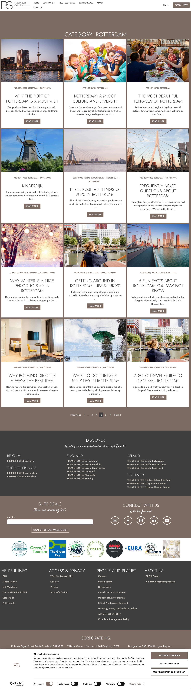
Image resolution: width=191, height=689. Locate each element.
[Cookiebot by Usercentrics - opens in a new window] (16, 684)
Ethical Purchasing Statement (113, 603)
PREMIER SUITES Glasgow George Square (148, 487)
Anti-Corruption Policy (109, 613)
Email (10, 517)
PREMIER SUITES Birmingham (82, 461)
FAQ (5, 576)
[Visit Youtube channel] (167, 520)
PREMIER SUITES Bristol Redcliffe (84, 464)
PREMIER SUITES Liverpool (81, 471)
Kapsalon (145, 272)
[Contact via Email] (115, 520)
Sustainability (105, 581)
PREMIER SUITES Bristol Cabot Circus (86, 468)
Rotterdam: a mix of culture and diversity (95, 98)
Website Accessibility (61, 576)
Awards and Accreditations (112, 592)
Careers (102, 576)
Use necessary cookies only (169, 672)
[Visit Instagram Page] (141, 520)
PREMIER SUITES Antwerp (20, 461)
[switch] (74, 684)
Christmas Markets (19, 272)
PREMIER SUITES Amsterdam (22, 473)
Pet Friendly (9, 603)
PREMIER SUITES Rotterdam (26, 88)
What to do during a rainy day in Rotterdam (95, 378)
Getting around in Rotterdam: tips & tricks (95, 283)
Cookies (54, 581)
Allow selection (169, 664)
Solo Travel (8, 597)
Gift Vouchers (10, 587)
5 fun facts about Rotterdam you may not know (158, 286)
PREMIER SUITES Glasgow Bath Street (146, 483)
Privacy (54, 587)
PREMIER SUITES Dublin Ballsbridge (145, 461)
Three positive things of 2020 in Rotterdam (95, 191)
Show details (135, 684)
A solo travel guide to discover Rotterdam (158, 378)
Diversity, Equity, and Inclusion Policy (117, 608)
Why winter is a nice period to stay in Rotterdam (32, 286)
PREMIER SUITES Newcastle (81, 475)
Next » (117, 415)
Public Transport (108, 272)
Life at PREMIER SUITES (15, 592)
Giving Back (104, 587)
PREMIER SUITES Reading (80, 478)
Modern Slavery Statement (111, 597)
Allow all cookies (169, 655)
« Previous (75, 415)
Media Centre (10, 581)
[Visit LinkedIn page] (154, 520)
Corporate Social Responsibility (88, 178)
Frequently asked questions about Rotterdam (158, 191)
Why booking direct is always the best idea (32, 378)
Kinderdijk (32, 186)
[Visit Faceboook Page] (128, 520)
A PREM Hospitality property (160, 581)
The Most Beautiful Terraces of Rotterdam (158, 98)
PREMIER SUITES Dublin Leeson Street (146, 464)
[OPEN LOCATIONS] (55, 3)
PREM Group (152, 576)
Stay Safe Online (58, 592)
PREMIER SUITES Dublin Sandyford (145, 468)
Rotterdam (45, 88)
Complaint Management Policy (113, 619)
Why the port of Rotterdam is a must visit (32, 98)
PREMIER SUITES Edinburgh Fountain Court (149, 480)
